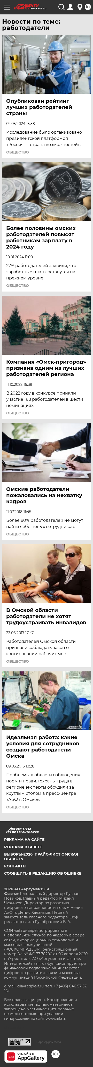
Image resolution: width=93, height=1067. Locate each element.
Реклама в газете (23, 847)
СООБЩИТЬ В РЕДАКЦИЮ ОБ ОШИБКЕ (42, 873)
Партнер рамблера (48, 1042)
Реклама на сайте (24, 839)
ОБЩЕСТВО (17, 152)
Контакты (15, 866)
